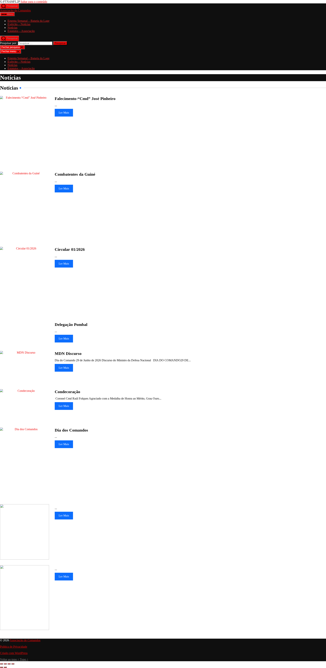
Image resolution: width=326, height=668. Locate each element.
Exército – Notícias (19, 24)
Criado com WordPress (14, 653)
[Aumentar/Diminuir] (1, 663)
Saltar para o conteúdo (34, 1)
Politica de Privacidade (13, 646)
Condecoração (67, 391)
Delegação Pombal (71, 324)
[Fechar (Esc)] (12, 663)
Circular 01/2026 (70, 249)
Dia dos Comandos (71, 430)
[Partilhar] (9, 663)
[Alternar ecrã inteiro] (5, 663)
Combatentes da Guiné (75, 174)
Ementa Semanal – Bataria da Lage (28, 20)
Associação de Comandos (15, 10)
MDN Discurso (68, 353)
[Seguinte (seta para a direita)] (5, 667)
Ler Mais (64, 112)
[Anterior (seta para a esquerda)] (1, 667)
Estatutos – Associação (21, 31)
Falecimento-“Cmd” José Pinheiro (85, 98)
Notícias (12, 27)
